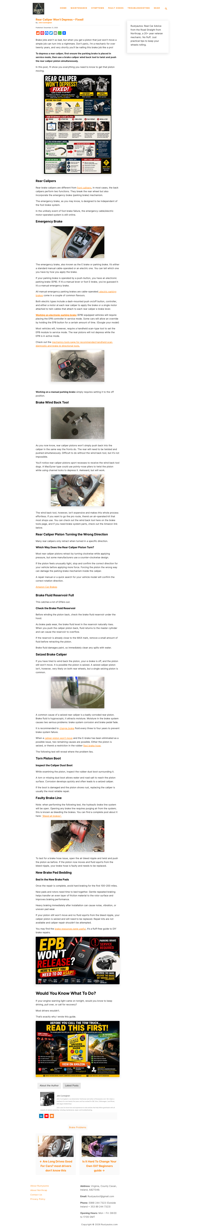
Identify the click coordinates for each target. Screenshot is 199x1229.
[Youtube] (46, 1116)
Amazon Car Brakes (46, 586)
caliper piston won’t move (59, 738)
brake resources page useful (70, 928)
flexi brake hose (92, 745)
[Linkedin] (41, 1116)
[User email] (52, 1116)
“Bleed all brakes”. (52, 816)
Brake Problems (77, 1127)
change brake (66, 728)
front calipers (84, 187)
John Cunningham (45, 23)
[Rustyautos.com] (44, 8)
